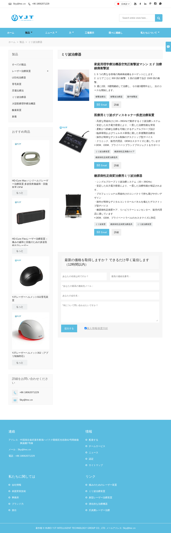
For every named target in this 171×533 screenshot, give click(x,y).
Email (102, 104)
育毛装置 (16, 84)
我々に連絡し (116, 32)
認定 (91, 458)
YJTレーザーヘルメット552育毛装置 (30, 299)
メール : (13, 449)
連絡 (12, 431)
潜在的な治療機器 (98, 503)
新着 (14, 116)
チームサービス (97, 446)
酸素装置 (16, 110)
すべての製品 (19, 64)
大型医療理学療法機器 (23, 103)
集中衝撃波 (132, 97)
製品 (27, 32)
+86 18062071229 (40, 4)
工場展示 (89, 32)
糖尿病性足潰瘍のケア (124, 151)
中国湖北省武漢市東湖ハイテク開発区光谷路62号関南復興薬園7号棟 (49, 441)
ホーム (10, 32)
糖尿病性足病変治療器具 (107, 157)
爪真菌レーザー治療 (99, 510)
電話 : (12, 455)
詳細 (116, 104)
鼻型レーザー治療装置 (100, 497)
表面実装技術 (19, 491)
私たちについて (149, 32)
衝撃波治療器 (116, 97)
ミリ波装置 (101, 224)
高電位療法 (18, 90)
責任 (14, 510)
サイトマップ (96, 465)
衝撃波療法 (101, 97)
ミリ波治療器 (19, 97)
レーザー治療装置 (21, 71)
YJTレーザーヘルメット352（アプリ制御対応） (30, 354)
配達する (93, 439)
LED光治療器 (19, 77)
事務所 (15, 497)
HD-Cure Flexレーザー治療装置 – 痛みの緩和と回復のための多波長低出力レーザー (29, 242)
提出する (69, 328)
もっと (19, 192)
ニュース (50, 32)
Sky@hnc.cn (19, 4)
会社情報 (16, 484)
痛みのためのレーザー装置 (103, 484)
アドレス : (14, 439)
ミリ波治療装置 (103, 151)
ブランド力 (18, 503)
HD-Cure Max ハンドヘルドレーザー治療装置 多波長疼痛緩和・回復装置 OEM (30, 184)
